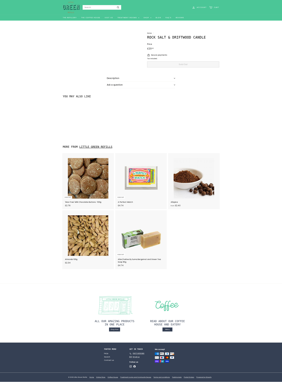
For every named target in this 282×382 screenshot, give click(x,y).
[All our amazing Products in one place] (115, 305)
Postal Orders (189, 377)
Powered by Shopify (204, 377)
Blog (158, 18)
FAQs (106, 353)
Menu (167, 329)
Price (149, 44)
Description (113, 78)
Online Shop (100, 377)
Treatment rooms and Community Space (135, 377)
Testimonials (177, 377)
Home (149, 33)
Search (107, 357)
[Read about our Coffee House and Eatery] (167, 305)
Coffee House (113, 377)
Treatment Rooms (127, 18)
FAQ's (168, 18)
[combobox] (102, 7)
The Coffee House (90, 18)
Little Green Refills (95, 146)
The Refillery (70, 18)
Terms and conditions (161, 377)
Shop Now (114, 329)
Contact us (109, 360)
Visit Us (109, 18)
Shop (147, 18)
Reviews (180, 18)
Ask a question (115, 84)
